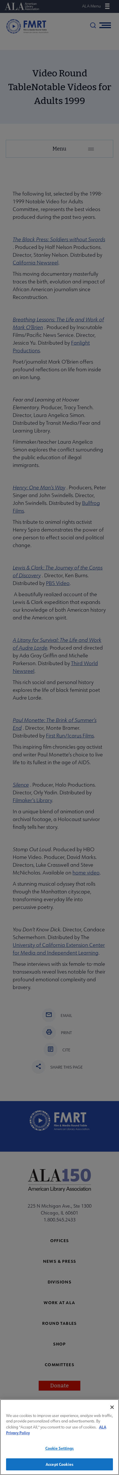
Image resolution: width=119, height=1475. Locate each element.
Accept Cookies (59, 1464)
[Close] (112, 1407)
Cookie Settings (59, 1448)
